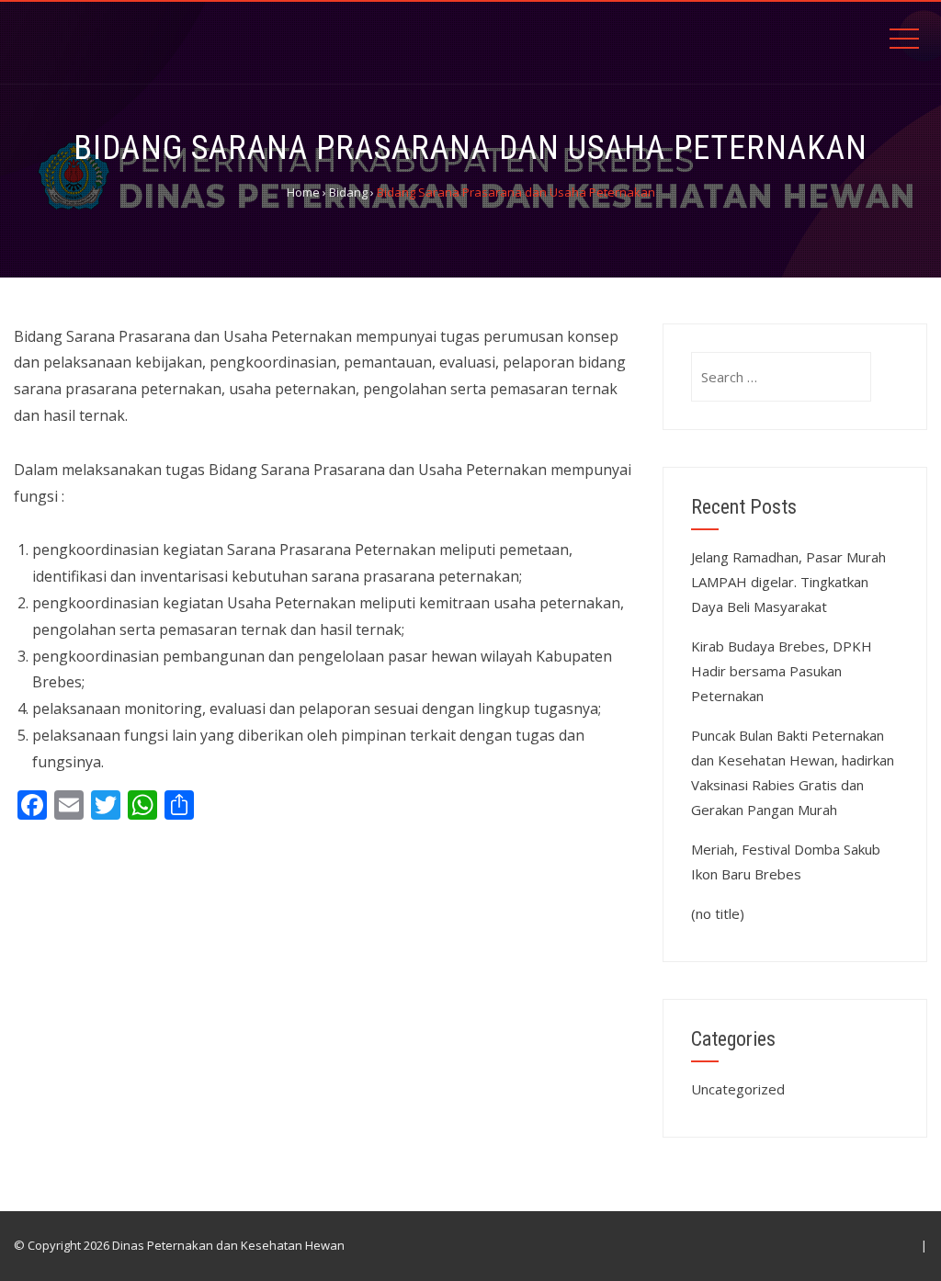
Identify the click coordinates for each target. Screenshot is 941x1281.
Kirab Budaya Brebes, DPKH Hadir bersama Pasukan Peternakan (781, 671)
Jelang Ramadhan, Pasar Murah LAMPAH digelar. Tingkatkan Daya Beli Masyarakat (788, 582)
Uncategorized (738, 1089)
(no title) (717, 913)
